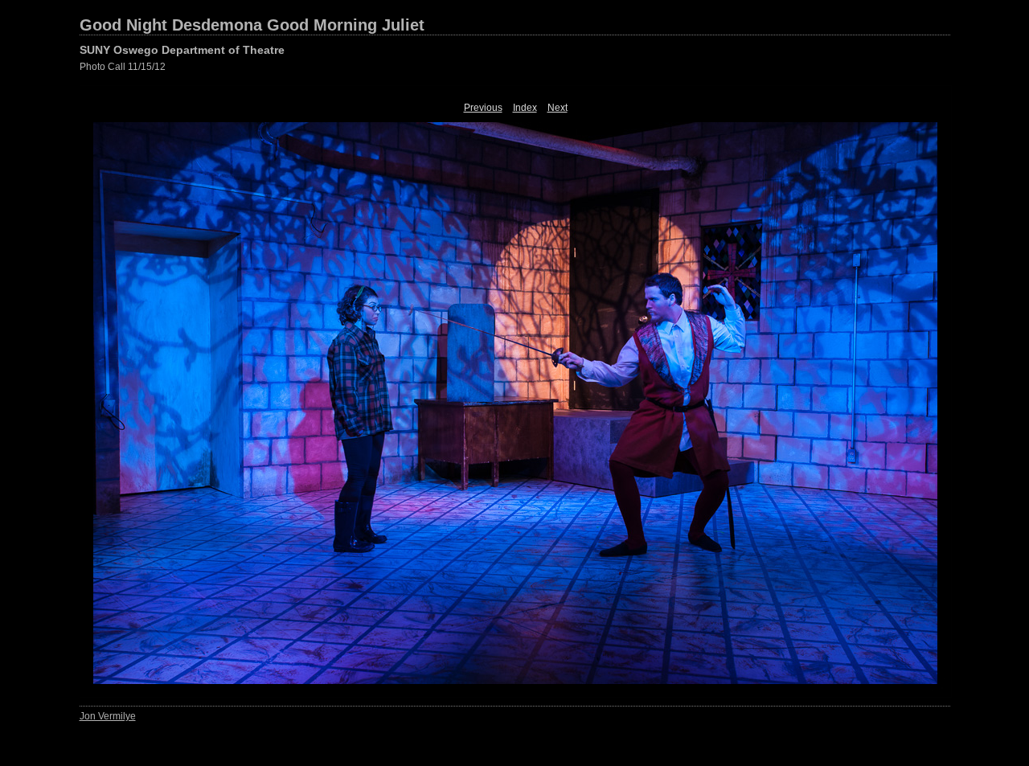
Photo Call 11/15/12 (123, 66)
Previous (483, 107)
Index (525, 107)
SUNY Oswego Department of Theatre (182, 49)
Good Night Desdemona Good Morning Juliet (252, 25)
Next (557, 107)
